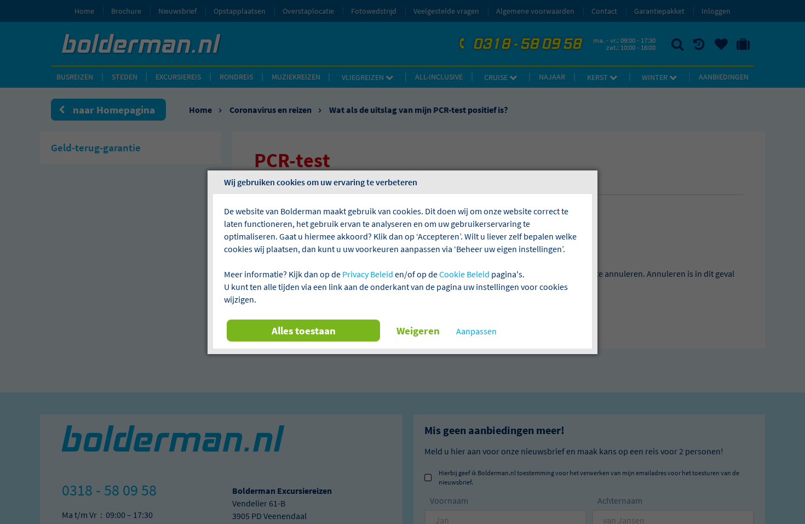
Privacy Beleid (367, 274)
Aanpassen (476, 331)
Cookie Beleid (464, 274)
